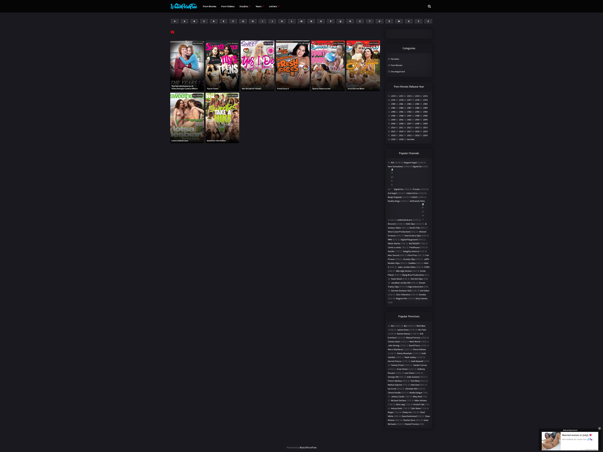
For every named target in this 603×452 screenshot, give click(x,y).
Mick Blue (421, 325)
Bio (405, 325)
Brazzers (392, 223)
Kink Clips (410, 223)
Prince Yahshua (395, 380)
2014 (425, 127)
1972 (409, 96)
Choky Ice (406, 412)
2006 (401, 123)
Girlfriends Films (417, 201)
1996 (401, 115)
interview (415, 384)
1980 (393, 103)
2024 (425, 135)
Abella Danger (415, 392)
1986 (401, 107)
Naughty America (411, 251)
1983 (417, 103)
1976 (401, 100)
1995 (393, 115)
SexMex (412, 263)
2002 (409, 119)
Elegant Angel (410, 162)
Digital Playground (409, 239)
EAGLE (414, 197)
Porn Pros (412, 255)
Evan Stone (402, 369)
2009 (425, 123)
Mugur (391, 412)
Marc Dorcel (393, 255)
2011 (401, 127)
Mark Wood (415, 341)
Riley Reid (417, 396)
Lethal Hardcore (404, 219)
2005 (393, 123)
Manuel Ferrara (413, 337)
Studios (243, 6)
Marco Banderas (395, 349)
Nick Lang (400, 404)
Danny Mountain (404, 353)
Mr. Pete (422, 329)
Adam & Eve (412, 193)
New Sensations (395, 166)
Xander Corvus (420, 365)
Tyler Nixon (416, 408)
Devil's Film (415, 227)
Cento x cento (394, 247)
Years (258, 6)
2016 (401, 131)
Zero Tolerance (403, 294)
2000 (393, 119)
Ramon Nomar (403, 333)
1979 (425, 100)
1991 (401, 111)
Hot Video (424, 290)
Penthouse (415, 247)
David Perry (414, 345)
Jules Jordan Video (407, 267)
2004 (425, 119)
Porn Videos (227, 6)
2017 (409, 131)
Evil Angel (392, 193)
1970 (393, 96)
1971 (401, 96)
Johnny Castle (397, 396)
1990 (393, 111)
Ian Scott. (392, 388)
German (410, 139)
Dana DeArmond (409, 416)
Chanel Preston (412, 424)
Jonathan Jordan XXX (400, 282)
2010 (393, 127)
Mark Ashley (410, 357)
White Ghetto (394, 243)
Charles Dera (409, 420)
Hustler (391, 251)
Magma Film (401, 298)
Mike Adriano (421, 400)
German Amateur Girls (401, 290)
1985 (393, 107)
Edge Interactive (415, 286)
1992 (409, 111)
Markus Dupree (395, 384)
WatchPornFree (308, 447)
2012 (409, 127)
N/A (392, 162)
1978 (417, 100)
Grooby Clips (409, 259)
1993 (417, 111)
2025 (393, 139)
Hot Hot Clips (417, 278)
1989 (425, 107)
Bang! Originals (395, 197)
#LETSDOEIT (414, 243)
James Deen (403, 329)
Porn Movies (209, 6)
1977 (409, 100)
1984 (425, 103)
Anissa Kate (396, 408)
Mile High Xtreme (404, 271)
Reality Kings (394, 201)
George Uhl (393, 376)
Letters (273, 6)
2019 (425, 131)
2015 (393, 131)
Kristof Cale (418, 404)
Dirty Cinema (421, 298)
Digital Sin (417, 166)
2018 (417, 131)
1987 (409, 107)
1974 (425, 96)
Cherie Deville (394, 392)
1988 (417, 107)
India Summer (413, 376)
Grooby (422, 294)
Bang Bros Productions (413, 274)
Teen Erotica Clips (412, 235)
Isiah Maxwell (417, 361)
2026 (401, 139)
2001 (401, 119)
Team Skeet (396, 278)
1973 (417, 96)
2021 (401, 135)
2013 (417, 127)
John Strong (393, 345)
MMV (390, 239)
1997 (409, 115)
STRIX (426, 267)
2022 (409, 135)
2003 (417, 119)
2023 (417, 135)
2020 (393, 135)
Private (416, 189)
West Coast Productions (399, 231)
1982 (409, 103)
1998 (417, 115)
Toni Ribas (415, 380)
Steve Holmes (419, 349)
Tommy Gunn (394, 341)
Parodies (395, 59)
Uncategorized (398, 71)
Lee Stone (409, 373)
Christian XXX (411, 388)
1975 (393, 100)
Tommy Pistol (397, 365)
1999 (425, 115)
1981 (401, 103)
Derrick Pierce (394, 361)
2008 (417, 123)
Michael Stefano (398, 400)
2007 (409, 123)
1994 (425, 111)
